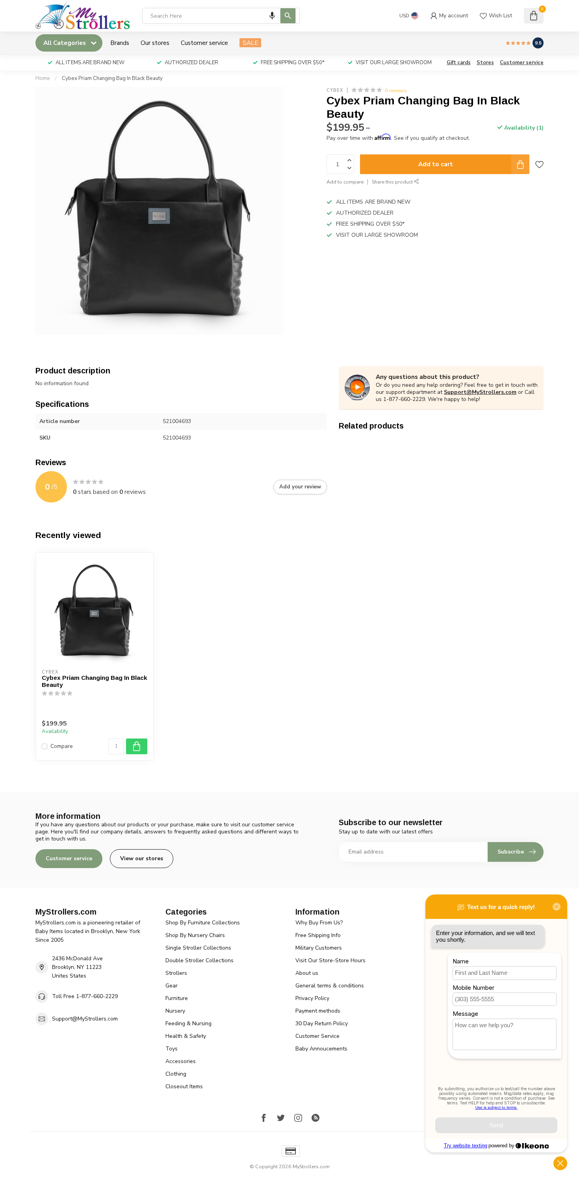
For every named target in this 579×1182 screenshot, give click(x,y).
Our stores (155, 43)
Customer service (204, 43)
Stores (485, 62)
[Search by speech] (272, 16)
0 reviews (396, 90)
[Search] (288, 16)
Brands (119, 43)
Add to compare (345, 182)
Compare (61, 746)
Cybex (335, 90)
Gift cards (459, 62)
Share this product (393, 182)
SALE (250, 43)
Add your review (300, 486)
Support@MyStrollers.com (480, 392)
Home (42, 78)
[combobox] (221, 16)
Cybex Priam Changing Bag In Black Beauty (112, 78)
